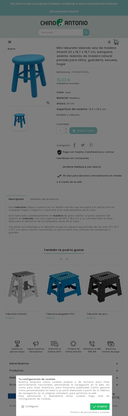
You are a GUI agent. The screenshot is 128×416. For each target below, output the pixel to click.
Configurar (29, 407)
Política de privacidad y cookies (90, 412)
